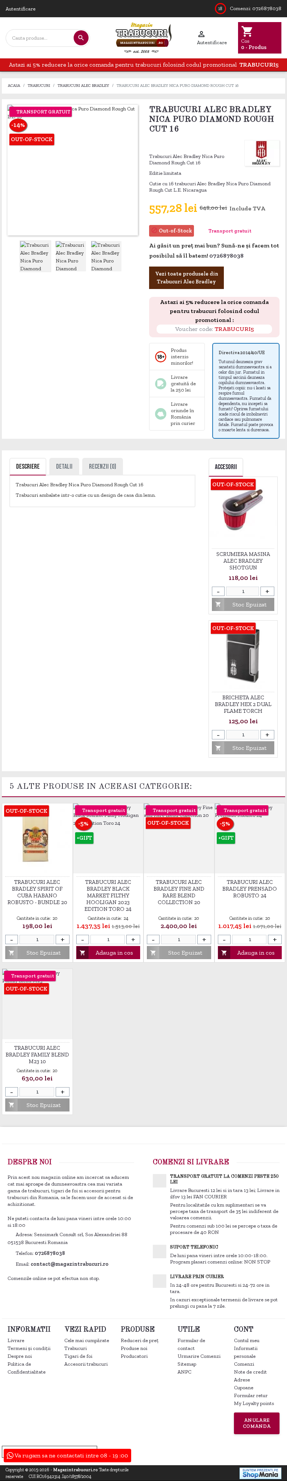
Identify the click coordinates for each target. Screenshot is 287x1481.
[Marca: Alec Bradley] (262, 152)
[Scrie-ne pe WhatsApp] (248, 256)
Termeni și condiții (28, 1348)
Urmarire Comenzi (199, 1356)
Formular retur (251, 1395)
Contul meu (246, 1340)
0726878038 (266, 8)
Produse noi (134, 1348)
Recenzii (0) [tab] (102, 467)
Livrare (15, 1340)
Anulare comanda (257, 1423)
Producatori (134, 1356)
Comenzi (244, 1364)
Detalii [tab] (64, 467)
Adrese (242, 1380)
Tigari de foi (78, 1356)
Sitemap (187, 1364)
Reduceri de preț (139, 1340)
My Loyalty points (254, 1403)
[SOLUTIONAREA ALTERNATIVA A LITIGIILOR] (243, 1451)
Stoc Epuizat (240, 604)
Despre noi (19, 1356)
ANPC (184, 1372)
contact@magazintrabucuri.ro (69, 1264)
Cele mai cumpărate (86, 1340)
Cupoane (243, 1387)
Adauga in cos (106, 952)
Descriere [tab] (28, 467)
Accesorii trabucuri (86, 1364)
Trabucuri (75, 1348)
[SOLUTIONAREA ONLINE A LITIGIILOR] (163, 1451)
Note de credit (250, 1372)
